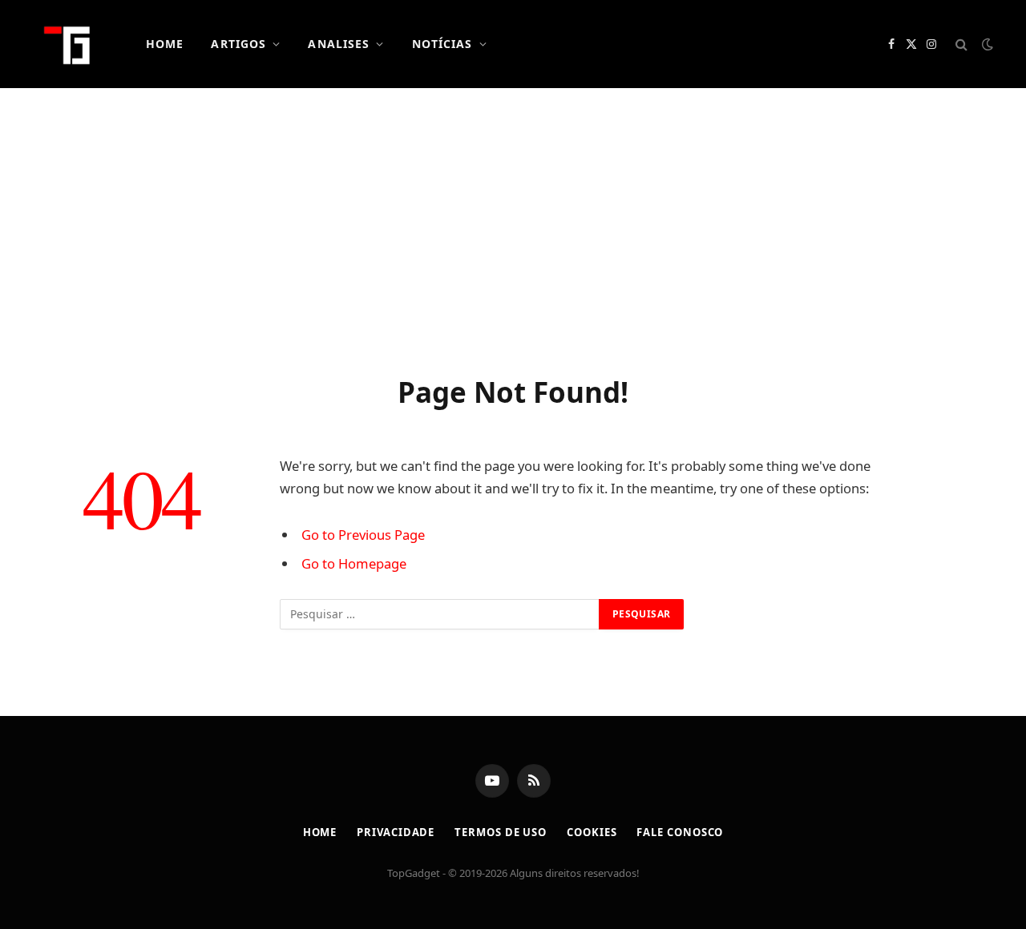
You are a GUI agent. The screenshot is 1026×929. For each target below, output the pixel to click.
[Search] (961, 44)
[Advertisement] (513, 228)
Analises (339, 43)
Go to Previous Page (363, 534)
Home (165, 43)
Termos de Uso (500, 832)
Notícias (442, 43)
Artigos (238, 43)
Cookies (591, 832)
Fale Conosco (679, 832)
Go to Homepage (353, 563)
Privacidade (395, 832)
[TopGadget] (68, 44)
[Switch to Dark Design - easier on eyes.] (986, 44)
